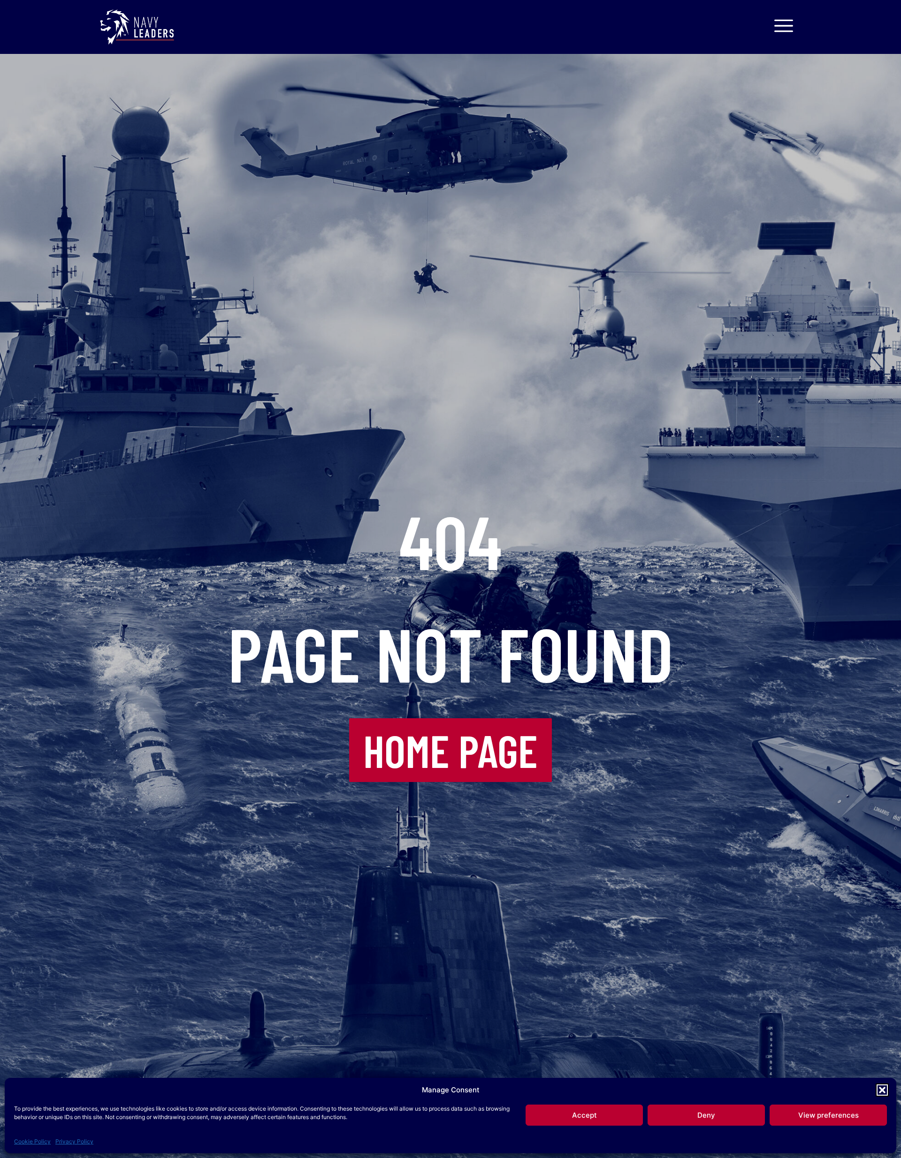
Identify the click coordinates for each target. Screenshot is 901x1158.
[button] (882, 1090)
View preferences (828, 1115)
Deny (706, 1115)
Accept (584, 1115)
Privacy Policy (74, 1141)
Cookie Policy (32, 1141)
